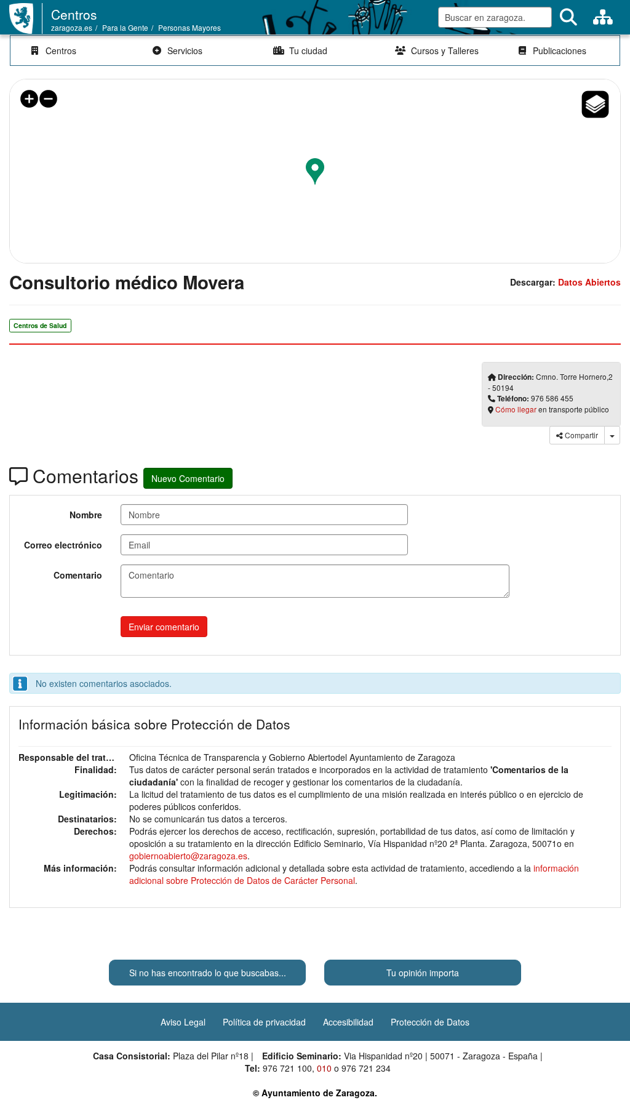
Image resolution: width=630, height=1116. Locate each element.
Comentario (78, 575)
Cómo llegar (515, 409)
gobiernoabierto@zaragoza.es (188, 855)
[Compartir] (612, 435)
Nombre (86, 514)
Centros (74, 14)
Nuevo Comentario (188, 478)
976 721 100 (287, 1068)
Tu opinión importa (422, 972)
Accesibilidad (348, 1022)
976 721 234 (366, 1068)
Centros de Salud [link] (40, 325)
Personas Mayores (189, 27)
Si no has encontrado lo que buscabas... (207, 972)
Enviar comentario (164, 626)
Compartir (580, 435)
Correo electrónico (63, 545)
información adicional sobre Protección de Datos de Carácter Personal (354, 874)
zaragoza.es (71, 27)
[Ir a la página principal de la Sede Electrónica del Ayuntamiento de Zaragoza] (25, 18)
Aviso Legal (183, 1022)
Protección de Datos (430, 1022)
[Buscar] (568, 17)
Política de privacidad (264, 1022)
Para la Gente (125, 27)
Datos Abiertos (589, 282)
